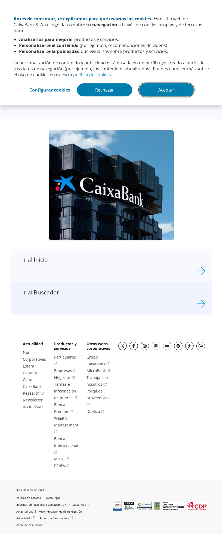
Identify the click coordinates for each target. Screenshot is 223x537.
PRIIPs (61, 465)
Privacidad (25, 518)
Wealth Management (66, 425)
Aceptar (166, 90)
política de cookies (92, 75)
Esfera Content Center (30, 372)
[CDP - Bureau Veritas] (197, 508)
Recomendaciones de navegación (60, 511)
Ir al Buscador (40, 292)
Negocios (64, 377)
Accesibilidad (24, 511)
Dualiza (95, 411)
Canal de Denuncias (29, 525)
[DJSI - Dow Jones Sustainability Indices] (173, 508)
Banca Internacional (66, 445)
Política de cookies (28, 498)
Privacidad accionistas (56, 518)
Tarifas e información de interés (65, 391)
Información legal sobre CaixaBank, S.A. (41, 505)
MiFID (61, 458)
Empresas (65, 370)
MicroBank (98, 370)
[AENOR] (129, 509)
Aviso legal (53, 498)
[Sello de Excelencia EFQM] (157, 508)
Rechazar (104, 90)
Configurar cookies (49, 90)
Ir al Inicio (35, 259)
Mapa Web (79, 505)
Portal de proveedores (97, 397)
